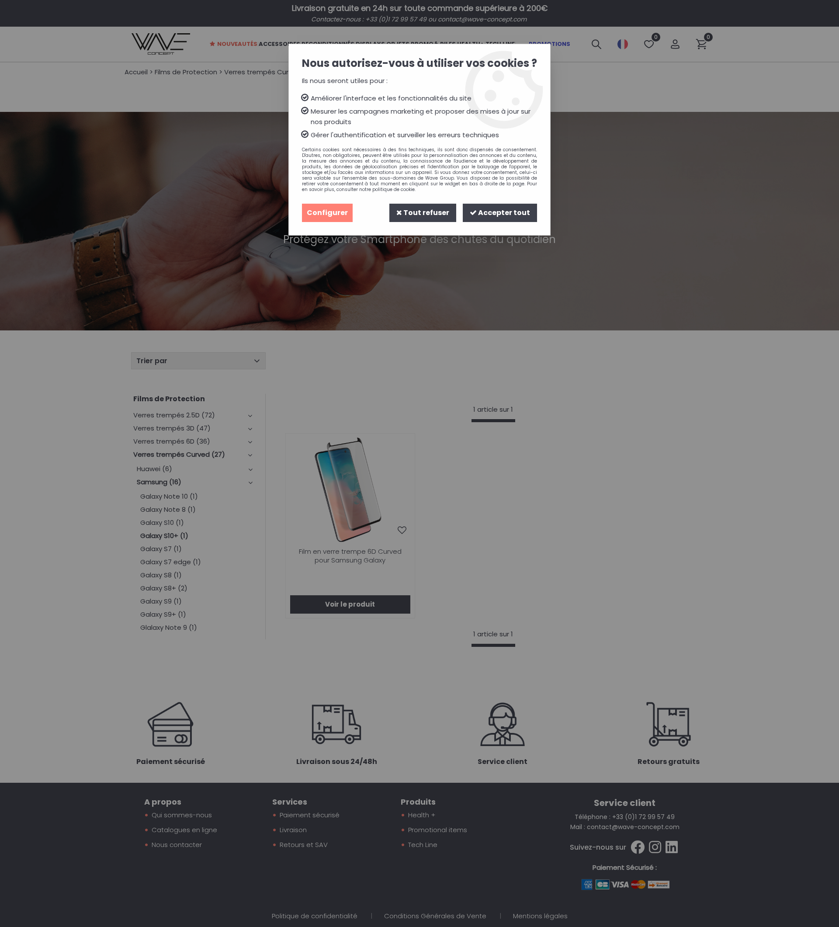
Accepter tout (503, 213)
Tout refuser (425, 213)
